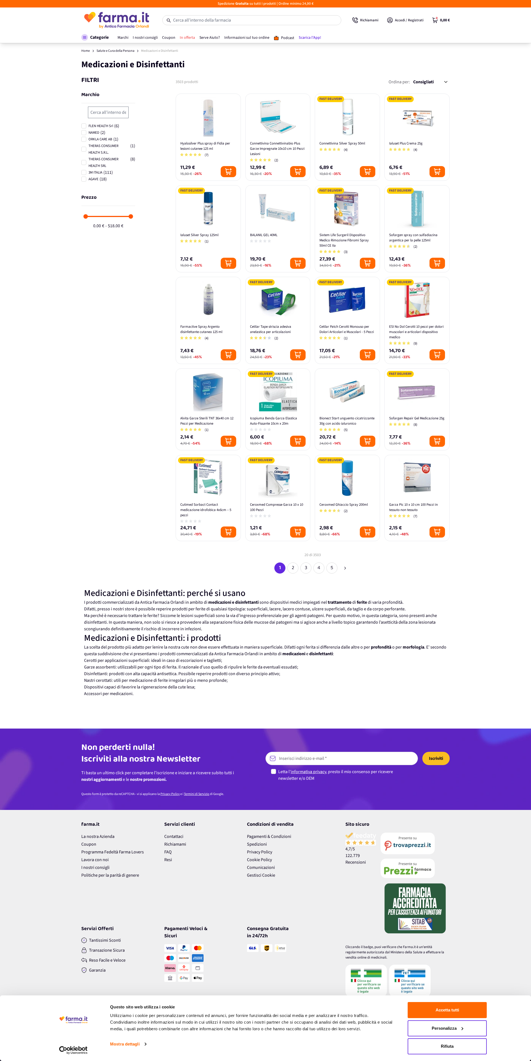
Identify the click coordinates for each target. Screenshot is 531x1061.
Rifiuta (447, 1046)
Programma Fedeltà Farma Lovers (112, 852)
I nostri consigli (95, 867)
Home (85, 50)
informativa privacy (308, 772)
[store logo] (116, 20)
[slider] (86, 216)
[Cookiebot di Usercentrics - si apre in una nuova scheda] (73, 1050)
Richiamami (175, 844)
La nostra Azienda (97, 836)
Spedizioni (257, 844)
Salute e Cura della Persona (115, 50)
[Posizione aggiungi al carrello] (228, 171)
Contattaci (173, 836)
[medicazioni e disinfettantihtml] (344, 568)
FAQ (168, 852)
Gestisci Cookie (261, 875)
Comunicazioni (261, 867)
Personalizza (444, 1028)
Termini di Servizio (196, 794)
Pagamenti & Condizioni (269, 836)
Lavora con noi (95, 860)
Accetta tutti (447, 1010)
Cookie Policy (259, 860)
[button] (95, 37)
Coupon (88, 844)
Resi (168, 860)
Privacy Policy (170, 794)
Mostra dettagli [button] (125, 1044)
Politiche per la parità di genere (110, 875)
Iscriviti (436, 758)
